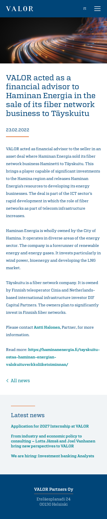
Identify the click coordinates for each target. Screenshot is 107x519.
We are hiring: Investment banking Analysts (52, 456)
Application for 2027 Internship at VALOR (50, 426)
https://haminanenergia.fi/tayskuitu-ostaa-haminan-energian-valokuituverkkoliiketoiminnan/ (53, 357)
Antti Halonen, (47, 327)
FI (84, 8)
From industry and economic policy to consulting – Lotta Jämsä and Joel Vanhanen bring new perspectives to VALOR (53, 441)
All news (20, 380)
